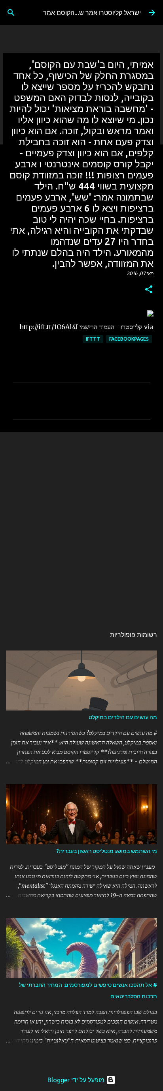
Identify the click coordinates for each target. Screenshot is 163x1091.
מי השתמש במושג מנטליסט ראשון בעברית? (107, 851)
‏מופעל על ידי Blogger (76, 1080)
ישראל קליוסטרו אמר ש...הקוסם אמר (92, 12)
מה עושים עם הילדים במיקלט (123, 717)
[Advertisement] (81, 525)
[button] (149, 290)
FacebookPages (129, 338)
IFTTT (93, 338)
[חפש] (11, 12)
